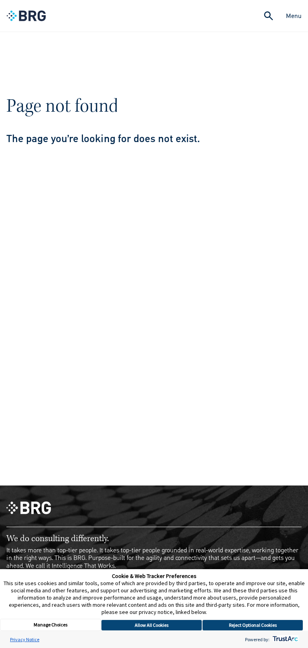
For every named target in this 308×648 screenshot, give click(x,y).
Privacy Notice (24, 639)
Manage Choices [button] (50, 625)
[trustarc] (285, 639)
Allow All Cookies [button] (151, 625)
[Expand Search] (268, 16)
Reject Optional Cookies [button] (253, 625)
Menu (294, 16)
